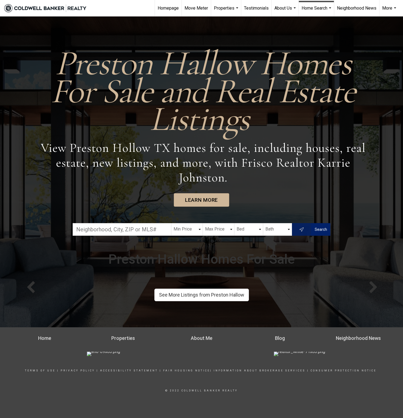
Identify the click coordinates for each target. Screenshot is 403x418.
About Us (285, 10)
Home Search (317, 10)
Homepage (168, 8)
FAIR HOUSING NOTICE (185, 370)
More (390, 10)
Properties (227, 10)
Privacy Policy (78, 370)
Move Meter (196, 8)
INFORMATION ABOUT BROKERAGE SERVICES (259, 370)
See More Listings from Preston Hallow (201, 295)
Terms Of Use (40, 370)
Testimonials (256, 8)
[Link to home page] (48, 8)
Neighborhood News (356, 8)
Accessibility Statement (129, 370)
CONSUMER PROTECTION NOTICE (343, 370)
